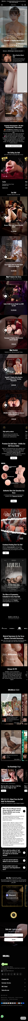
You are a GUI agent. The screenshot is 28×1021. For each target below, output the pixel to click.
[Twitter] (14, 974)
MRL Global (4, 986)
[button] (25, 5)
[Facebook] (2, 974)
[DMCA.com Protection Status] (4, 965)
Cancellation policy (5, 1000)
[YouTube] (8, 974)
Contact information (13, 999)
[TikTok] (11, 974)
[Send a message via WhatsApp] (2, 1016)
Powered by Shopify (17, 1005)
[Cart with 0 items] (25, 5)
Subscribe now (5, 990)
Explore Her (5, 187)
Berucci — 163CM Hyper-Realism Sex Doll (13, 50)
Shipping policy (4, 999)
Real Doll (17, 596)
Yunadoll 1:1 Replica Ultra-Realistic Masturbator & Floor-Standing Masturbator (13, 718)
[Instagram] (5, 974)
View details (17, 722)
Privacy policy (11, 997)
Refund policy (4, 997)
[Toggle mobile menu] (5, 5)
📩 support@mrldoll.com (7, 970)
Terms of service (19, 997)
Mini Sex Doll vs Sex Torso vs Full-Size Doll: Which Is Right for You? (11, 787)
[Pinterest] (20, 974)
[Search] (22, 5)
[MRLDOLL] (6, 956)
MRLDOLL (11, 1005)
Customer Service (6, 983)
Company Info (5, 979)
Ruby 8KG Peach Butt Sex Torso (12, 756)
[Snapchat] (17, 974)
